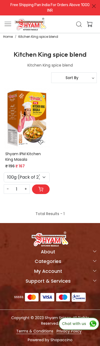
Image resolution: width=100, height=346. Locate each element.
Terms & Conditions (34, 331)
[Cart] (41, 189)
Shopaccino (61, 340)
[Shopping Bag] (88, 24)
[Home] (30, 24)
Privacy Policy (69, 331)
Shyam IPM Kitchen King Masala (23, 156)
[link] (79, 24)
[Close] (94, 6)
